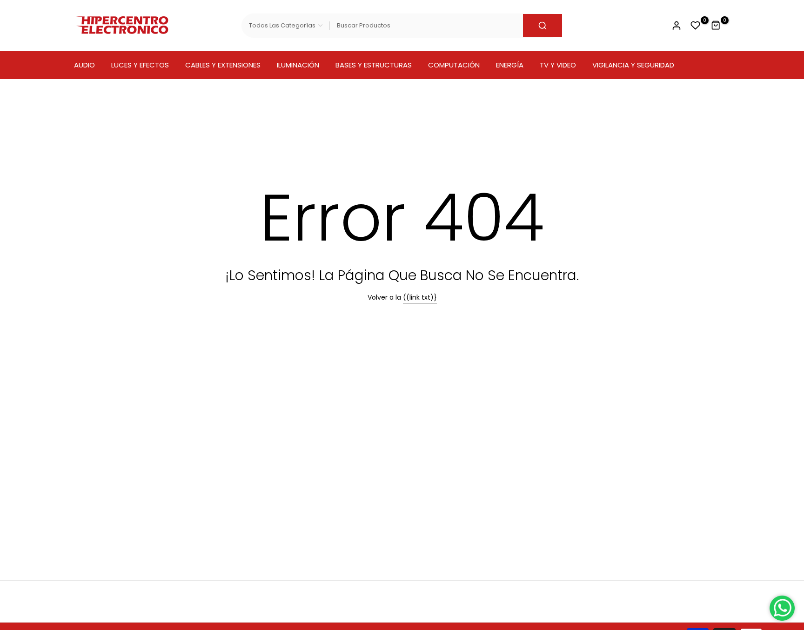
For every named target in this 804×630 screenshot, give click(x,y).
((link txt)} (420, 297)
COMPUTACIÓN (454, 65)
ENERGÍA (509, 65)
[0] (695, 25)
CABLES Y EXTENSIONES (223, 65)
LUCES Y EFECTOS (140, 65)
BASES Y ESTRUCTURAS (373, 65)
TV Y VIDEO (558, 65)
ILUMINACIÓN (298, 65)
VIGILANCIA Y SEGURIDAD (633, 65)
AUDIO (84, 65)
